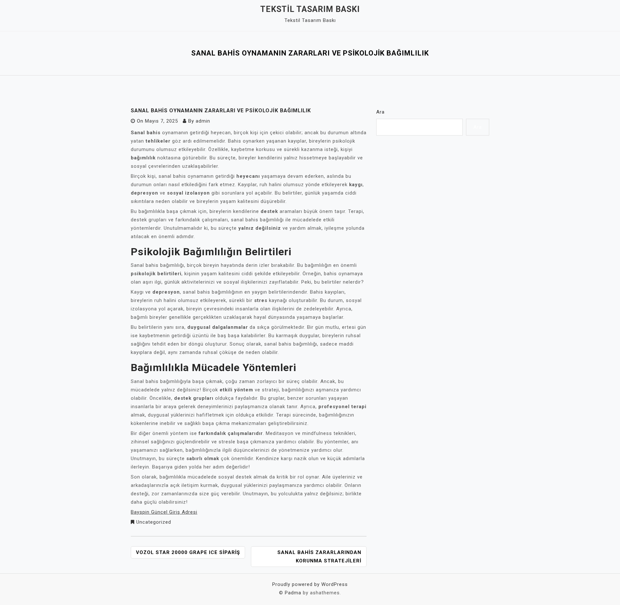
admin (203, 121)
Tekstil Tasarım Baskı (310, 9)
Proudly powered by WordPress (310, 584)
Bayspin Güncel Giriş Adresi (164, 512)
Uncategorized (153, 522)
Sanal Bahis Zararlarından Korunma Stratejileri (319, 557)
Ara (380, 112)
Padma (293, 593)
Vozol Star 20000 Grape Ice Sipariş (188, 552)
